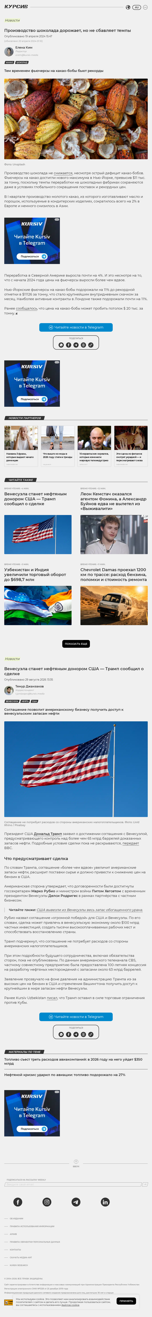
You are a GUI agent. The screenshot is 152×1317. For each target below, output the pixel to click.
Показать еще (76, 644)
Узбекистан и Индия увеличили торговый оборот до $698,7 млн (35, 574)
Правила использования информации (32, 1226)
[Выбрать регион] (128, 7)
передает (131, 843)
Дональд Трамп (48, 834)
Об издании (16, 1219)
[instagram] (46, 1202)
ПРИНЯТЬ (126, 1301)
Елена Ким (23, 47)
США (34, 701)
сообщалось (26, 308)
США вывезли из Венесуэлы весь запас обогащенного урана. (90, 910)
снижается (63, 173)
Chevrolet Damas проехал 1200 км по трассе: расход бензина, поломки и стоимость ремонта (113, 574)
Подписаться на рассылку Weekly (26, 1180)
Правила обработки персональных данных (35, 1242)
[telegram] (76, 1202)
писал (52, 998)
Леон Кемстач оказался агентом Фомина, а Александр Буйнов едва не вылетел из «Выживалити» (113, 501)
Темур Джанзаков (29, 686)
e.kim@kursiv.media (26, 55)
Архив (13, 1234)
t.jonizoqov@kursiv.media (29, 693)
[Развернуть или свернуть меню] (145, 7)
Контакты (15, 1250)
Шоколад (21, 62)
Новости (12, 20)
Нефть (25, 701)
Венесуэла (12, 701)
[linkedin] (105, 1202)
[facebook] (17, 1202)
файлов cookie (70, 1304)
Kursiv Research (19, 1265)
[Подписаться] (145, 1184)
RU (137, 7)
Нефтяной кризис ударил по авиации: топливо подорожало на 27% (64, 1075)
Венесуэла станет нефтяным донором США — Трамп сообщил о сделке (35, 498)
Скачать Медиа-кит (21, 1258)
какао (9, 62)
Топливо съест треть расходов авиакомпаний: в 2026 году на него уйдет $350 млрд (73, 1061)
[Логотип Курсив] (16, 6)
